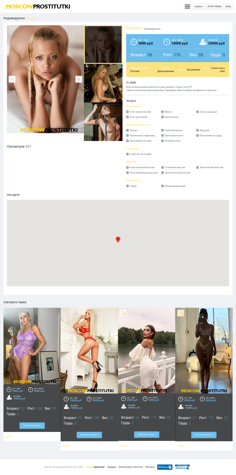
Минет (168, 111)
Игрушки (204, 130)
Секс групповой (138, 117)
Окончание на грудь (211, 135)
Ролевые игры (173, 140)
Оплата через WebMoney (131, 467)
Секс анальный (208, 111)
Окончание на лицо (141, 140)
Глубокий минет (174, 130)
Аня (9, 436)
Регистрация (214, 6)
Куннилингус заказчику (142, 135)
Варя (124, 445)
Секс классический (140, 111)
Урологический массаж (178, 172)
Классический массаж (142, 167)
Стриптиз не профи (141, 154)
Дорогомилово (166, 71)
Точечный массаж (175, 167)
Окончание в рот (174, 135)
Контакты (150, 467)
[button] (118, 240)
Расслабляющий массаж (144, 172)
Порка (133, 186)
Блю (66, 446)
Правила (111, 467)
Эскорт (134, 130)
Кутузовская (193, 69)
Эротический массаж (211, 167)
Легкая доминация (175, 186)
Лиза (181, 446)
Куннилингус (172, 117)
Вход (228, 6)
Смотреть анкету (32, 425)
